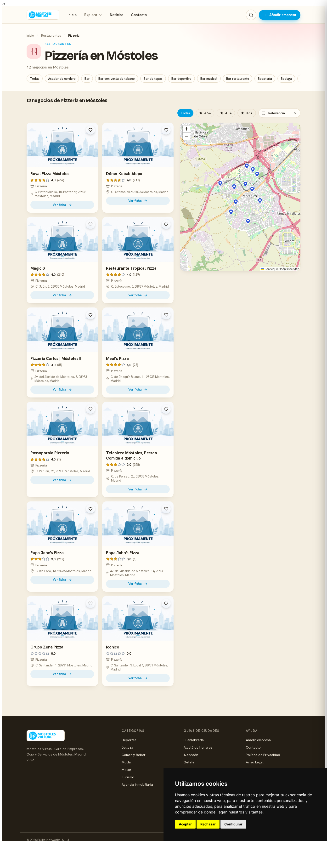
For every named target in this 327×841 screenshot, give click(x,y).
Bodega (286, 78)
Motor (126, 769)
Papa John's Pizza (47, 552)
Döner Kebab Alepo (124, 173)
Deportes (129, 740)
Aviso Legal (255, 762)
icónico (112, 647)
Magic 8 (37, 268)
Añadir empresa (282, 14)
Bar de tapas (153, 78)
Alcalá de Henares (198, 747)
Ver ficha (59, 205)
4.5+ (207, 113)
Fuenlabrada (194, 740)
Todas (34, 78)
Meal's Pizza (117, 358)
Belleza (127, 747)
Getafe (189, 762)
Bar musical (208, 78)
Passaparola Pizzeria (49, 452)
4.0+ (228, 113)
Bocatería (265, 78)
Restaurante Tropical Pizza (131, 268)
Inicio (72, 14)
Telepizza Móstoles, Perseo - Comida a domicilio (132, 455)
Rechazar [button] (208, 824)
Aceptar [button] (185, 824)
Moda (126, 762)
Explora (90, 14)
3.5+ (249, 113)
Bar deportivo (181, 78)
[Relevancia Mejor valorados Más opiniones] (279, 113)
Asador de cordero (62, 78)
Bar (87, 78)
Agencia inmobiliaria (137, 784)
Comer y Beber (134, 754)
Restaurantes (51, 35)
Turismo (128, 777)
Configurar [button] (233, 824)
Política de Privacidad (263, 754)
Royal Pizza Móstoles (49, 173)
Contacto (139, 14)
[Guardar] (90, 130)
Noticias (116, 14)
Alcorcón (191, 754)
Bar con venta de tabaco (116, 78)
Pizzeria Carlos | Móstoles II (55, 358)
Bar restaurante (237, 78)
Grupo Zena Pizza (46, 647)
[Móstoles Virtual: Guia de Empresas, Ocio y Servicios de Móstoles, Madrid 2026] (43, 15)
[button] (245, 184)
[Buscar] (251, 15)
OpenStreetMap (289, 269)
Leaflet (269, 269)
